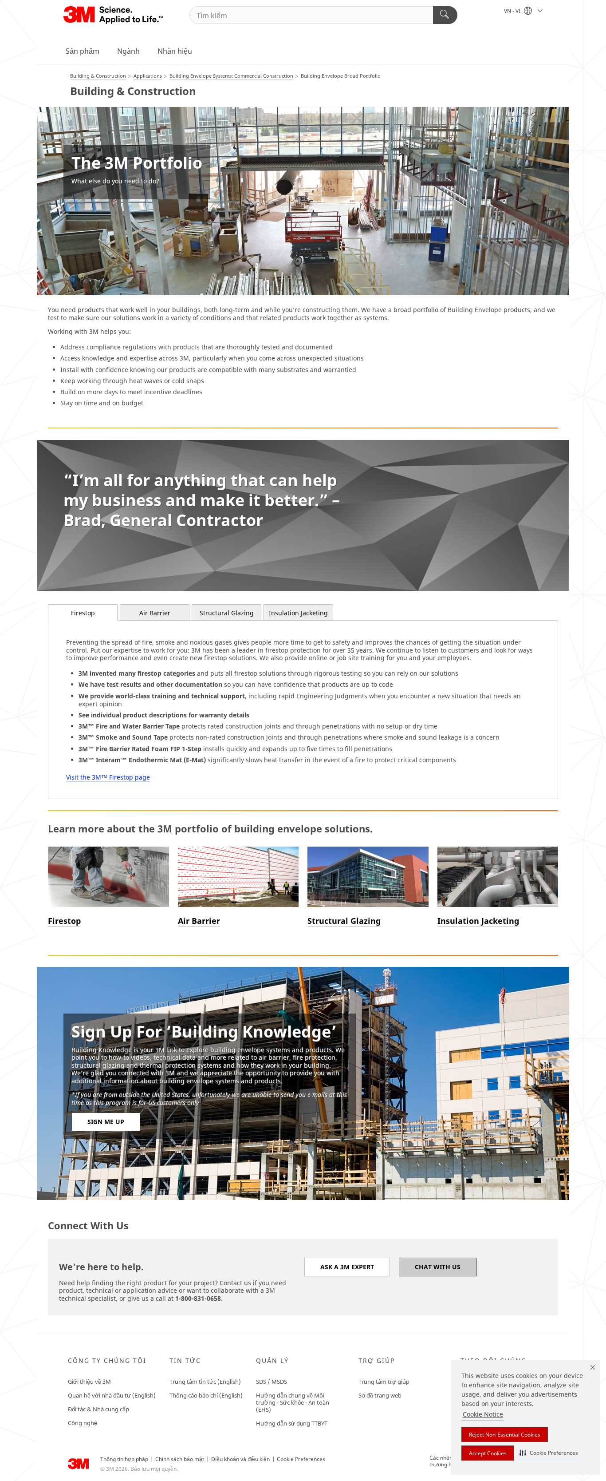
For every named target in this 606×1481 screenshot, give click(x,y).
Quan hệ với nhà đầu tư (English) (112, 1395)
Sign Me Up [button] (105, 1121)
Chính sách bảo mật (179, 1459)
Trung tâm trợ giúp (383, 1382)
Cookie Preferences (301, 1459)
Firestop (83, 613)
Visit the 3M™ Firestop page (108, 777)
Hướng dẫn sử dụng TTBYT (291, 1423)
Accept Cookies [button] (488, 1453)
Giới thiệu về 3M (89, 1382)
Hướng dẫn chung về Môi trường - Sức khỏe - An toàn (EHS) (292, 1402)
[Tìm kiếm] (445, 15)
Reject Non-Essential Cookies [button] (504, 1434)
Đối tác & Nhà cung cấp (98, 1409)
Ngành (128, 51)
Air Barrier (154, 613)
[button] (549, 1452)
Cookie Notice (483, 1414)
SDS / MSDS (271, 1382)
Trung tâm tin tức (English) (205, 1382)
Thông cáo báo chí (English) (206, 1395)
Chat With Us (437, 1267)
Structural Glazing (227, 613)
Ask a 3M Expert (347, 1267)
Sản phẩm (82, 51)
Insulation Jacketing (298, 613)
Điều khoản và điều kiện (240, 1459)
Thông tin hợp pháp (124, 1459)
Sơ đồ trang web (379, 1395)
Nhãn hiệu (174, 51)
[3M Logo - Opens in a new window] (113, 15)
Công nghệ (82, 1423)
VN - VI (513, 11)
